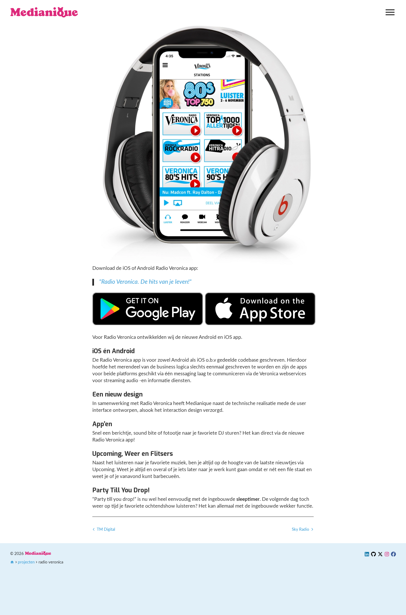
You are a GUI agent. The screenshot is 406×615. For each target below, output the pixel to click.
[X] (380, 555)
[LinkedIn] (366, 555)
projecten (26, 562)
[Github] (373, 555)
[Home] (44, 12)
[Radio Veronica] (147, 323)
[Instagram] (386, 555)
